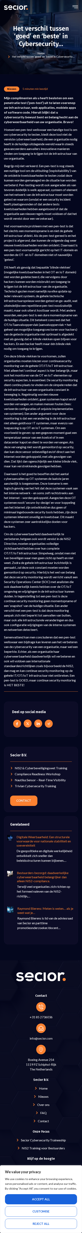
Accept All (41, 1199)
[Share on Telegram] (49, 724)
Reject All (41, 1223)
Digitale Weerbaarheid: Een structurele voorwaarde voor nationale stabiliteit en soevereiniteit (44, 841)
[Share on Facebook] (17, 724)
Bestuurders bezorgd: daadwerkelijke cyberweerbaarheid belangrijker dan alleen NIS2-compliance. (42, 877)
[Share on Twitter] (28, 723)
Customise (41, 1211)
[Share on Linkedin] (38, 723)
